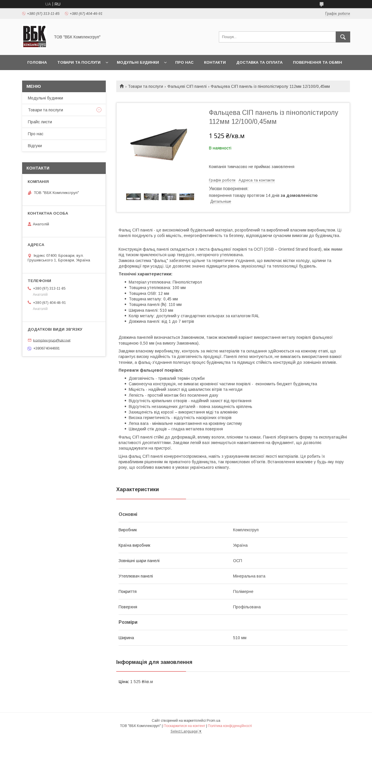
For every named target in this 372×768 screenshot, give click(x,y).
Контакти (215, 62)
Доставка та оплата (259, 62)
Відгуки (35, 145)
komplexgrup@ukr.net (51, 340)
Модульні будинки (138, 62)
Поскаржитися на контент (184, 726)
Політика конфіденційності (230, 726)
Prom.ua (213, 721)
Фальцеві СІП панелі (187, 86)
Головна (37, 62)
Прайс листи (40, 122)
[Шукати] (343, 36)
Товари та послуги (79, 62)
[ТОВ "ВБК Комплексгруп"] (34, 47)
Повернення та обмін (317, 62)
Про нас (184, 62)
